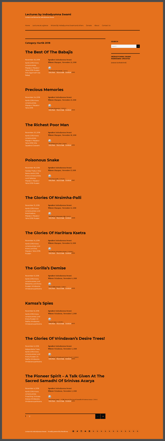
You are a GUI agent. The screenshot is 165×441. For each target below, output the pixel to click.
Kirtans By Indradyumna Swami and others (67, 25)
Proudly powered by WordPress (58, 431)
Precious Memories (44, 89)
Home (27, 25)
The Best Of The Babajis (49, 52)
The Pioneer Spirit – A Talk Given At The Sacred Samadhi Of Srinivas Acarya (64, 378)
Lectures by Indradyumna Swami (48, 14)
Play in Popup (60, 72)
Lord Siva (33, 248)
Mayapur (28, 68)
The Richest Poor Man (47, 124)
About (96, 25)
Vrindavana (36, 286)
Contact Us (106, 25)
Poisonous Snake (42, 160)
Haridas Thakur (31, 171)
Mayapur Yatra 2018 (32, 251)
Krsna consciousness (33, 176)
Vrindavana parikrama (33, 289)
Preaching (29, 396)
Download (68, 72)
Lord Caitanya (30, 178)
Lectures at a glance (40, 25)
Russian (36, 70)
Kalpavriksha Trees (32, 349)
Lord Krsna (37, 284)
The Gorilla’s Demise (45, 268)
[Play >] (49, 67)
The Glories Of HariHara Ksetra (55, 232)
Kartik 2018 (29, 63)
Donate (89, 25)
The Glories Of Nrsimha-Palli (53, 197)
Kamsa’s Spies (39, 303)
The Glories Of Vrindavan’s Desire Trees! (65, 338)
